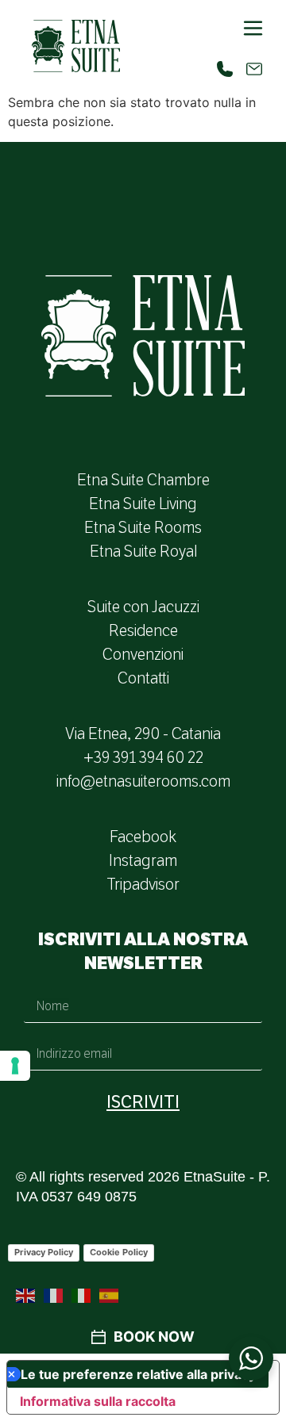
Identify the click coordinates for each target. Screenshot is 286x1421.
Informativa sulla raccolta (98, 1401)
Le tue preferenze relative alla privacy (138, 1374)
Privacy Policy (43, 1252)
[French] (54, 1294)
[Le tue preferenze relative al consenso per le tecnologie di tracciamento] (15, 1066)
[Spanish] (109, 1294)
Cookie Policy (119, 1252)
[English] (26, 1294)
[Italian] (82, 1294)
